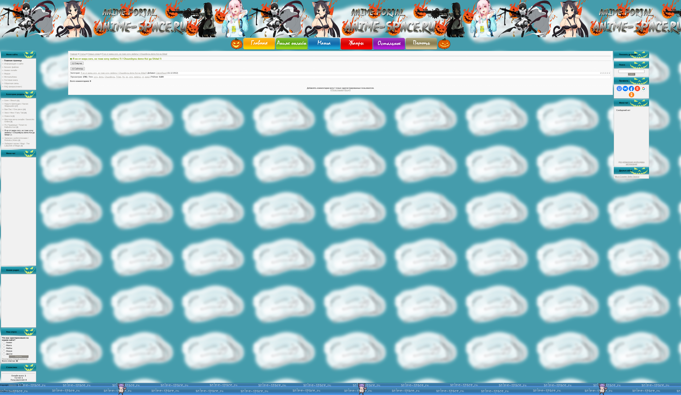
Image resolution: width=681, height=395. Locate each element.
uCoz (12, 391)
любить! (137, 77)
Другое (9, 354)
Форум (9, 351)
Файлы (9, 348)
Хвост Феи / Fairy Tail (13, 113)
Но (123, 77)
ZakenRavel (161, 73)
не (127, 77)
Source (636, 176)
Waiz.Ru (12, 385)
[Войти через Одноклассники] (631, 94)
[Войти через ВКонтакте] (625, 88)
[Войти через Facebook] (631, 88)
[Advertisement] (18, 211)
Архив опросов (20, 359)
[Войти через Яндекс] (637, 88)
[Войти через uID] (619, 88)
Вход (347, 90)
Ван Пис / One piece (13, 109)
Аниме (9, 342)
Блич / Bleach (10, 100)
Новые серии (94, 54)
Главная (73, 54)
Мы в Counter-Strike (624, 176)
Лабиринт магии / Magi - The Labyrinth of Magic (17, 144)
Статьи (82, 54)
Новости (8, 116)
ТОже (118, 77)
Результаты (7, 359)
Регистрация (337, 90)
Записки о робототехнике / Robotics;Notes (16, 139)
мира (147, 77)
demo (101, 77)
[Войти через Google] (643, 88)
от (143, 77)
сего (131, 77)
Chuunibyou (110, 77)
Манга (9, 345)
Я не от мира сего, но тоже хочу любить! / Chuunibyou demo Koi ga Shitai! (19, 132)
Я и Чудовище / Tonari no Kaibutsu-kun (15, 126)
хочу (96, 77)
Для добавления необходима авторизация (631, 163)
